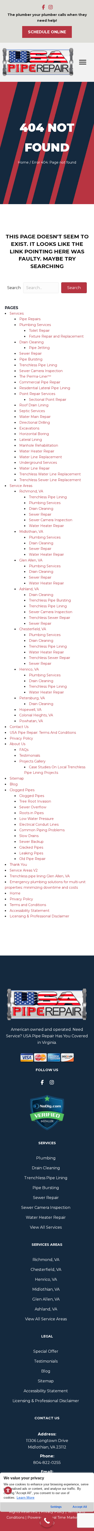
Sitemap (17, 778)
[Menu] (82, 62)
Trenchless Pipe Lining (38, 365)
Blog (14, 784)
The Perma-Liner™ (35, 376)
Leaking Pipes (31, 853)
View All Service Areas (46, 1319)
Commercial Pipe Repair (39, 382)
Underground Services (38, 462)
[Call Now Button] (47, 1520)
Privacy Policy (21, 738)
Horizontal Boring (34, 434)
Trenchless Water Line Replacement (50, 474)
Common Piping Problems (42, 830)
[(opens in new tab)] (47, 1112)
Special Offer (45, 1351)
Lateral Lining (30, 439)
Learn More (25, 1497)
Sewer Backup (31, 841)
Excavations (29, 428)
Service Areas (21, 486)
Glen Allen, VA (30, 560)
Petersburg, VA (32, 698)
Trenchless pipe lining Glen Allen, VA (40, 876)
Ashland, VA (29, 589)
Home (23, 162)
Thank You (18, 864)
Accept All (80, 1507)
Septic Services (32, 411)
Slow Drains (29, 836)
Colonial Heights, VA (36, 715)
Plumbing (46, 1158)
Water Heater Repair (36, 451)
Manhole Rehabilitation (38, 445)
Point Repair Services (37, 394)
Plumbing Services (35, 325)
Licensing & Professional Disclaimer (39, 916)
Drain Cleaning (31, 342)
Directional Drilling (34, 422)
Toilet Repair (39, 330)
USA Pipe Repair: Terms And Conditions (43, 732)
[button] (43, 7)
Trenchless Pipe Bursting (50, 600)
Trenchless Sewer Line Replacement (50, 480)
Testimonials (29, 755)
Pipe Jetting (39, 348)
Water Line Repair (34, 468)
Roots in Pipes (31, 813)
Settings (56, 1507)
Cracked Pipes (31, 847)
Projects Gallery (32, 761)
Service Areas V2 (24, 870)
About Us (17, 744)
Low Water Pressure (36, 819)
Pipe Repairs (29, 319)
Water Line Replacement (40, 457)
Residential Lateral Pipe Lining (44, 388)
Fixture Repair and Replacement (56, 336)
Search (14, 287)
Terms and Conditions (28, 905)
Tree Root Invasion (35, 801)
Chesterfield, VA (32, 629)
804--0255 (47, 1462)
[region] (47, 1502)
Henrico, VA (29, 669)
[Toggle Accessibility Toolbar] (8, 1490)
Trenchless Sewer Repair (49, 618)
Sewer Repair (30, 353)
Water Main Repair (35, 417)
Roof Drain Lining (33, 405)
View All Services (46, 1227)
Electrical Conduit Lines (39, 824)
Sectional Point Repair (47, 399)
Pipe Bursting (30, 359)
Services (17, 313)
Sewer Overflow (32, 807)
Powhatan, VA (31, 721)
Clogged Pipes (22, 790)
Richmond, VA (31, 491)
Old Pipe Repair (32, 859)
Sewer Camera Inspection (41, 371)
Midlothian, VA (31, 531)
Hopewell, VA (30, 709)
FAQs (23, 750)
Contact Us (19, 727)
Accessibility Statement (29, 910)
